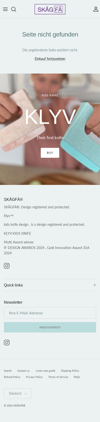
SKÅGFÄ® (19, 405)
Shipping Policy (70, 370)
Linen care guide (45, 370)
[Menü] (5, 9)
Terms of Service (58, 376)
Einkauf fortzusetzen (50, 59)
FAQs (77, 376)
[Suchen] (16, 9)
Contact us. (23, 370)
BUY (50, 152)
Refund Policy (12, 376)
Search (8, 370)
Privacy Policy (34, 376)
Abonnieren (50, 327)
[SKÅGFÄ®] (50, 9)
